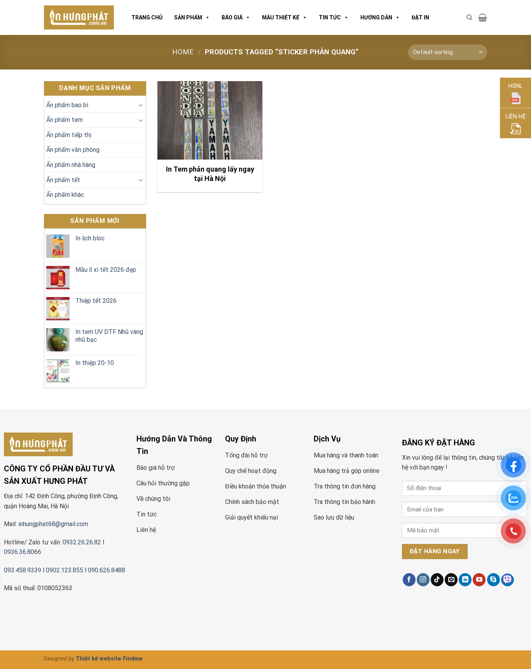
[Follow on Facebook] (409, 579)
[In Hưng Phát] (79, 18)
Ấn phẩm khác (65, 194)
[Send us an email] (451, 579)
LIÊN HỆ (516, 116)
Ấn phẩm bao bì (67, 105)
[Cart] (482, 17)
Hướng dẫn (376, 17)
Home (183, 52)
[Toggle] (141, 104)
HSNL (515, 86)
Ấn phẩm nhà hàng (70, 165)
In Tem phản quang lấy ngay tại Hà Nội (210, 173)
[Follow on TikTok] (437, 579)
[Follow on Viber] (507, 579)
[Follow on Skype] (493, 579)
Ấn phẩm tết (63, 180)
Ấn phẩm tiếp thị (68, 135)
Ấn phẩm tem (64, 119)
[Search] (469, 17)
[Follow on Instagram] (423, 579)
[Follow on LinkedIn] (465, 579)
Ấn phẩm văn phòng (73, 149)
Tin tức (330, 17)
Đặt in (420, 17)
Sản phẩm (188, 17)
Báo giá (232, 17)
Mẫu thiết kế (280, 17)
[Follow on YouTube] (479, 579)
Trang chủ (146, 17)
